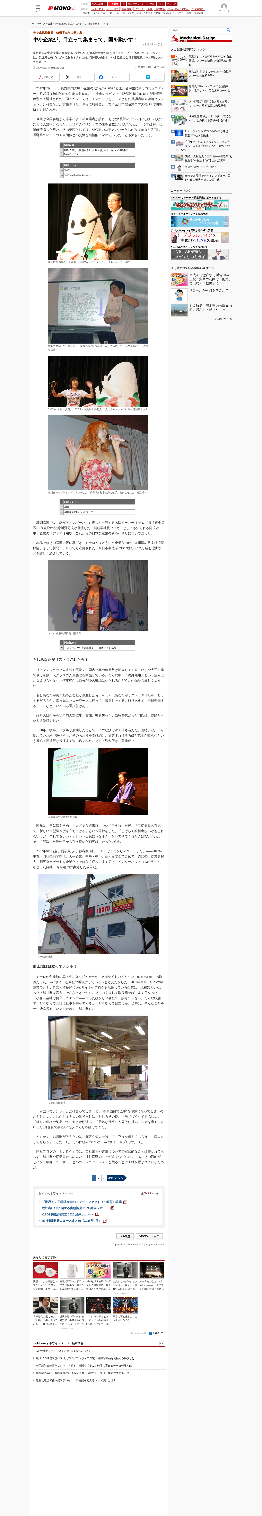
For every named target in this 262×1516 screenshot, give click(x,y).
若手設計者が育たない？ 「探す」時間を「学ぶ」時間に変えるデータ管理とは (84, 1365)
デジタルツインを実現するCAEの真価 (192, 230)
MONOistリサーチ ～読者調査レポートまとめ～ (197, 197)
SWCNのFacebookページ (77, 175)
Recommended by (139, 1333)
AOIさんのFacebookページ (78, 512)
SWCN (67, 170)
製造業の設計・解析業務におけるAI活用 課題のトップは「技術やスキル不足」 (84, 1373)
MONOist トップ (149, 1236)
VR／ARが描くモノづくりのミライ (190, 246)
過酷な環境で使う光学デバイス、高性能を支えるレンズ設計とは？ (76, 1380)
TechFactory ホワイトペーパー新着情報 (58, 1343)
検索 (229, 30)
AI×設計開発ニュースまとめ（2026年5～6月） (63, 1350)
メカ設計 (47, 23)
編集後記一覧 (225, 318)
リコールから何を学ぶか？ (209, 290)
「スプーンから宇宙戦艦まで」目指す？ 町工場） (91, 647)
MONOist (36, 23)
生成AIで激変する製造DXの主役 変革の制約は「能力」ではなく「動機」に (210, 279)
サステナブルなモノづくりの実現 (189, 214)
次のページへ (115, 1178)
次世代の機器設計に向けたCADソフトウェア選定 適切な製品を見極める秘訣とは (85, 1358)
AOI (66, 507)
